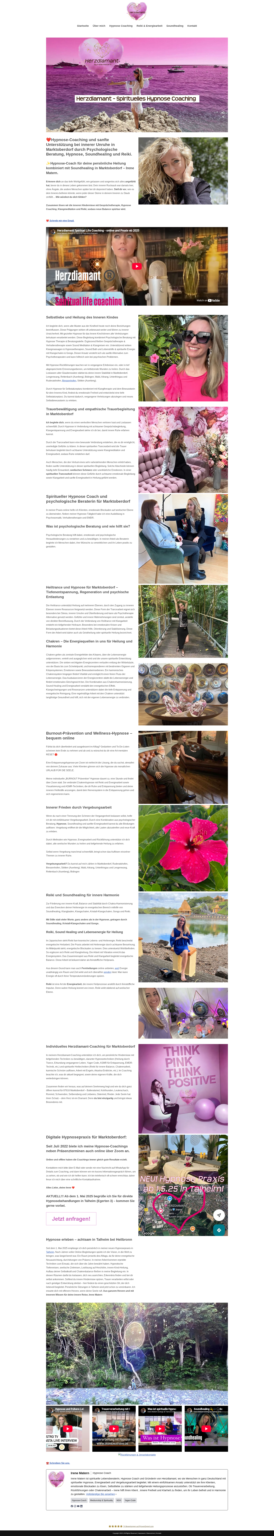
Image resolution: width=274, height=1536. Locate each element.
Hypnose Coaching (121, 25)
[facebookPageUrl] (72, 1506)
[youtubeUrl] (78, 1506)
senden (107, 972)
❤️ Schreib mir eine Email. (60, 220)
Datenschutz (151, 1533)
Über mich (99, 25)
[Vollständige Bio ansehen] (116, 1494)
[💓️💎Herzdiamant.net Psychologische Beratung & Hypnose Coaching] (137, 11)
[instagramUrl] (75, 1506)
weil (117, 968)
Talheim (50, 1252)
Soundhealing (174, 25)
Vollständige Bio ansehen (100, 1494)
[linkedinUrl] (81, 1506)
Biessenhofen (69, 380)
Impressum (141, 1533)
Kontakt (192, 25)
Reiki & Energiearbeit (149, 25)
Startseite (83, 25)
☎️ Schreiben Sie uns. (58, 1463)
